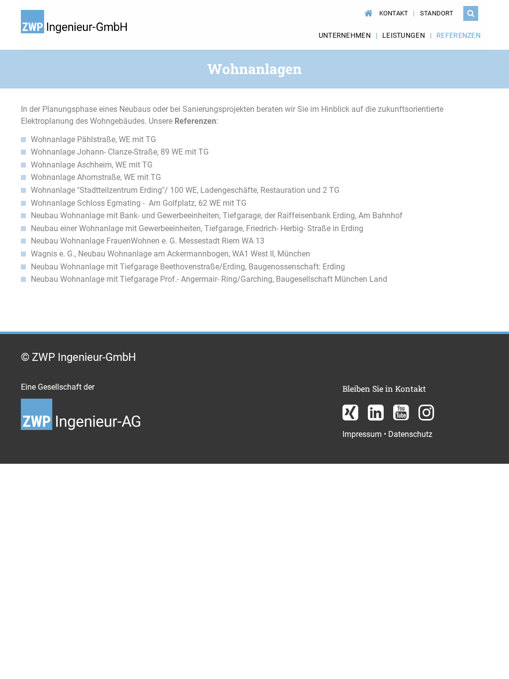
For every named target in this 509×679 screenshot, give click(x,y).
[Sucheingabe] (470, 13)
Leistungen (403, 35)
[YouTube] (402, 416)
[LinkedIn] (377, 416)
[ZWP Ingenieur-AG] (80, 426)
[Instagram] (426, 416)
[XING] (351, 416)
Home (366, 8)
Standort (436, 13)
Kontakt (394, 13)
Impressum (362, 434)
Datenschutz (410, 434)
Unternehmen (345, 35)
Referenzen (458, 35)
